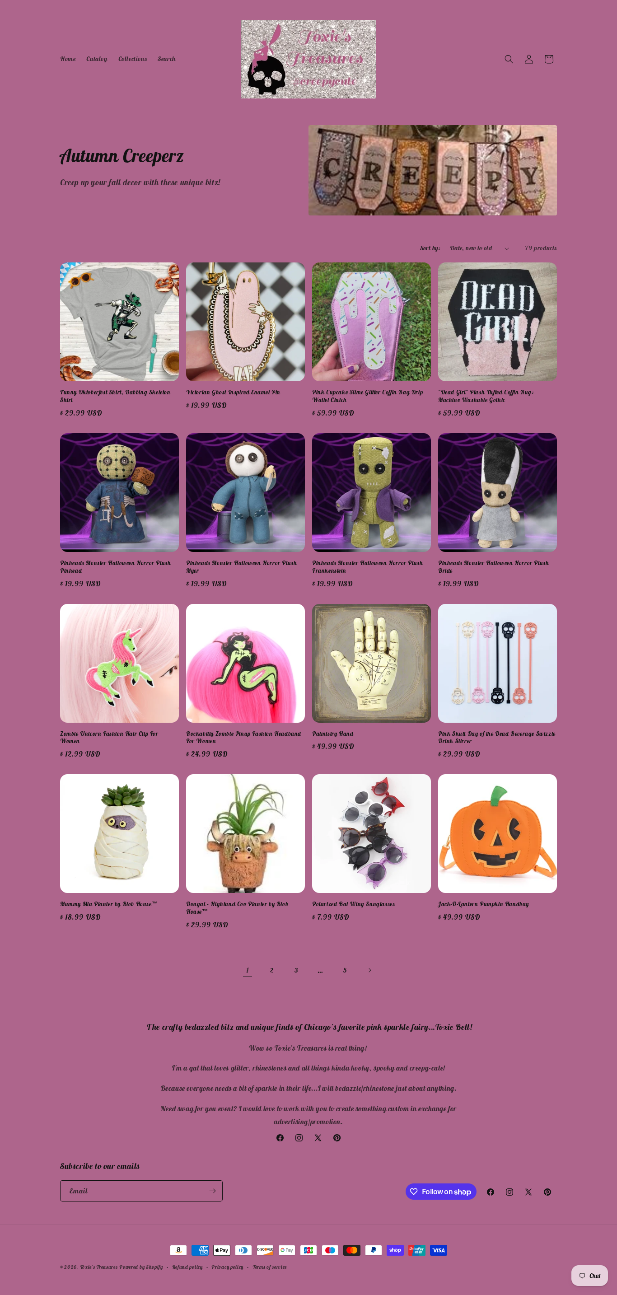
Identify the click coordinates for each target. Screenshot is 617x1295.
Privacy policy (227, 1267)
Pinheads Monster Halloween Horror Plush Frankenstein (367, 567)
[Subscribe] (212, 1190)
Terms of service (269, 1267)
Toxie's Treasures (99, 1267)
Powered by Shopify (141, 1267)
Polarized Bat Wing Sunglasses (353, 904)
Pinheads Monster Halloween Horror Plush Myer (241, 567)
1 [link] (247, 970)
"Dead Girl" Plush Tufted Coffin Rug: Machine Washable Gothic (486, 396)
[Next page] (369, 970)
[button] (509, 59)
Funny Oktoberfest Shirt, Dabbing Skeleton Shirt (115, 396)
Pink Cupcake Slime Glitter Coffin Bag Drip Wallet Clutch (367, 396)
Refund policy (187, 1267)
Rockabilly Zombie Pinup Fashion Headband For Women (243, 737)
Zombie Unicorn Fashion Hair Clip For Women (109, 737)
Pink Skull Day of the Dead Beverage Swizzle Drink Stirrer (497, 737)
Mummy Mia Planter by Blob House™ (109, 904)
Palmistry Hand (332, 734)
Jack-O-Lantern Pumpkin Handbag (483, 904)
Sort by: (430, 248)
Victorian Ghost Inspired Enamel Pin (233, 392)
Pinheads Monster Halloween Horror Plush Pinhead (115, 567)
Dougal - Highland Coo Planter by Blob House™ (237, 908)
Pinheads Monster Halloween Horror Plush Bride (493, 567)
